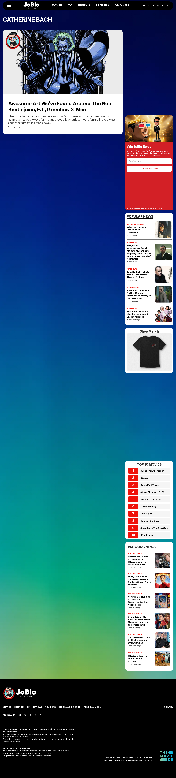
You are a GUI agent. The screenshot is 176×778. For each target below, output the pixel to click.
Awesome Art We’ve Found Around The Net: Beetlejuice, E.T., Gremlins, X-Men (60, 106)
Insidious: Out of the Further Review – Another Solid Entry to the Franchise (139, 294)
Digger (144, 477)
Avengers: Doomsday (152, 470)
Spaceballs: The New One (154, 528)
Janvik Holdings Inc (50, 734)
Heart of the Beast (150, 520)
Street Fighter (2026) (152, 492)
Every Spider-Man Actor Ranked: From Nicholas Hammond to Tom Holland (139, 621)
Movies (7, 707)
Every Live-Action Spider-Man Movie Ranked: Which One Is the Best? (139, 580)
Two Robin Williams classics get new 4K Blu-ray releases (137, 314)
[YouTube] (20, 715)
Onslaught (146, 513)
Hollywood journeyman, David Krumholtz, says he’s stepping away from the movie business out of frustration (139, 252)
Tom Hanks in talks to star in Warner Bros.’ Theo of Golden (138, 275)
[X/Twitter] (25, 715)
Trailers (50, 707)
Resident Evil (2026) (151, 499)
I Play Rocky (146, 535)
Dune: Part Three (149, 485)
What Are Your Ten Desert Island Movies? (138, 658)
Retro (77, 707)
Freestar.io (46, 753)
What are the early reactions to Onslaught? (136, 230)
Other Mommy (148, 506)
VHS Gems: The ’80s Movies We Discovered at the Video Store (139, 600)
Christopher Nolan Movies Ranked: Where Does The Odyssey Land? (138, 560)
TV (28, 707)
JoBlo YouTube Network (17, 736)
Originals (64, 707)
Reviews (37, 707)
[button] (9, 5)
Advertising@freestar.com (39, 755)
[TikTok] (162, 5)
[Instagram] (35, 715)
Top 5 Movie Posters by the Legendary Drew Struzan (139, 640)
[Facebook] (30, 715)
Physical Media (93, 707)
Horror (19, 707)
